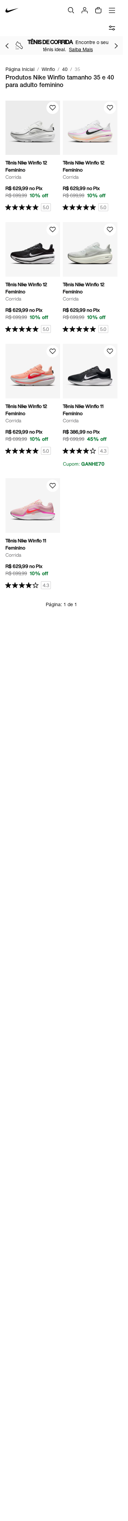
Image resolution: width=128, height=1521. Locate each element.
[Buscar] (71, 10)
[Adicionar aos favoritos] (52, 108)
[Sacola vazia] (98, 10)
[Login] (84, 10)
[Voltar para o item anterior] (7, 45)
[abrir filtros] (111, 28)
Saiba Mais (81, 49)
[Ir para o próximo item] (116, 45)
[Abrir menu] (111, 10)
